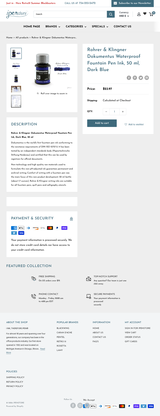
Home (9, 38)
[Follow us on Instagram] (80, 405)
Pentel (61, 337)
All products (22, 38)
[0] (151, 14)
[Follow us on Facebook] (73, 405)
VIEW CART (130, 333)
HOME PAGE (31, 26)
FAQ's (96, 342)
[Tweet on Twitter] (141, 77)
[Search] (111, 14)
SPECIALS (98, 26)
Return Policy (14, 382)
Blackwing (63, 328)
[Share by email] (147, 77)
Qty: (90, 111)
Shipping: (92, 100)
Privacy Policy (14, 386)
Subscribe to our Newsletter (135, 3)
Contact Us (99, 337)
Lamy (60, 350)
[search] (70, 14)
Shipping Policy (15, 377)
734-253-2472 (80, 3)
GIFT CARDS (131, 342)
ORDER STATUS (132, 337)
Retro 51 (61, 342)
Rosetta (61, 346)
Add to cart (102, 123)
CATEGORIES (74, 26)
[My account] (138, 14)
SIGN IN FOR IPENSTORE (137, 328)
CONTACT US (122, 26)
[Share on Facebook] (129, 77)
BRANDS (51, 26)
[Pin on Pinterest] (135, 77)
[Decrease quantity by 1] (106, 111)
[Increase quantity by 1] (123, 111)
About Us (98, 333)
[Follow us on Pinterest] (87, 405)
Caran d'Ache (64, 333)
